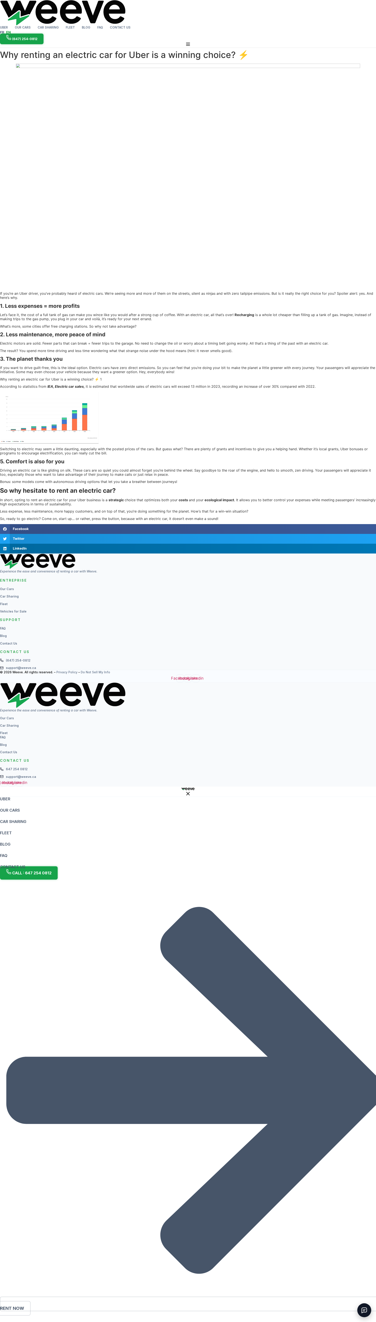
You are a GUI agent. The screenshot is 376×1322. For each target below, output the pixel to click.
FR (2, 32)
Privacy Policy (67, 672)
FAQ (100, 27)
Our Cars (23, 27)
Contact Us (120, 27)
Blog (86, 27)
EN (8, 32)
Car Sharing (48, 27)
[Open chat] (364, 1310)
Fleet (70, 27)
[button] (188, 529)
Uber (4, 27)
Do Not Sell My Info (95, 672)
